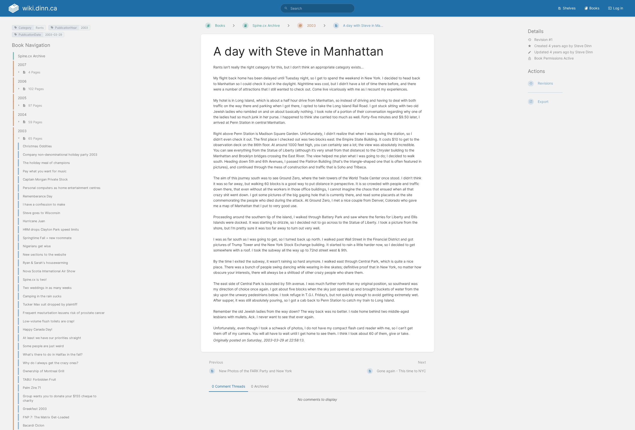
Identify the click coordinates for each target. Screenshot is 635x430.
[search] (317, 8)
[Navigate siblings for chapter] (288, 25)
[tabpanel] (317, 399)
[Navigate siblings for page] (324, 25)
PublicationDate (30, 34)
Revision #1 (543, 40)
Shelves (569, 8)
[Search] (286, 8)
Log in (618, 8)
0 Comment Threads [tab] (228, 386)
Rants (40, 28)
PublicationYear (66, 28)
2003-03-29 (53, 34)
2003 (84, 28)
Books (594, 8)
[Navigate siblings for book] (233, 25)
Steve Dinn (583, 46)
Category (25, 28)
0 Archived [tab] (260, 386)
